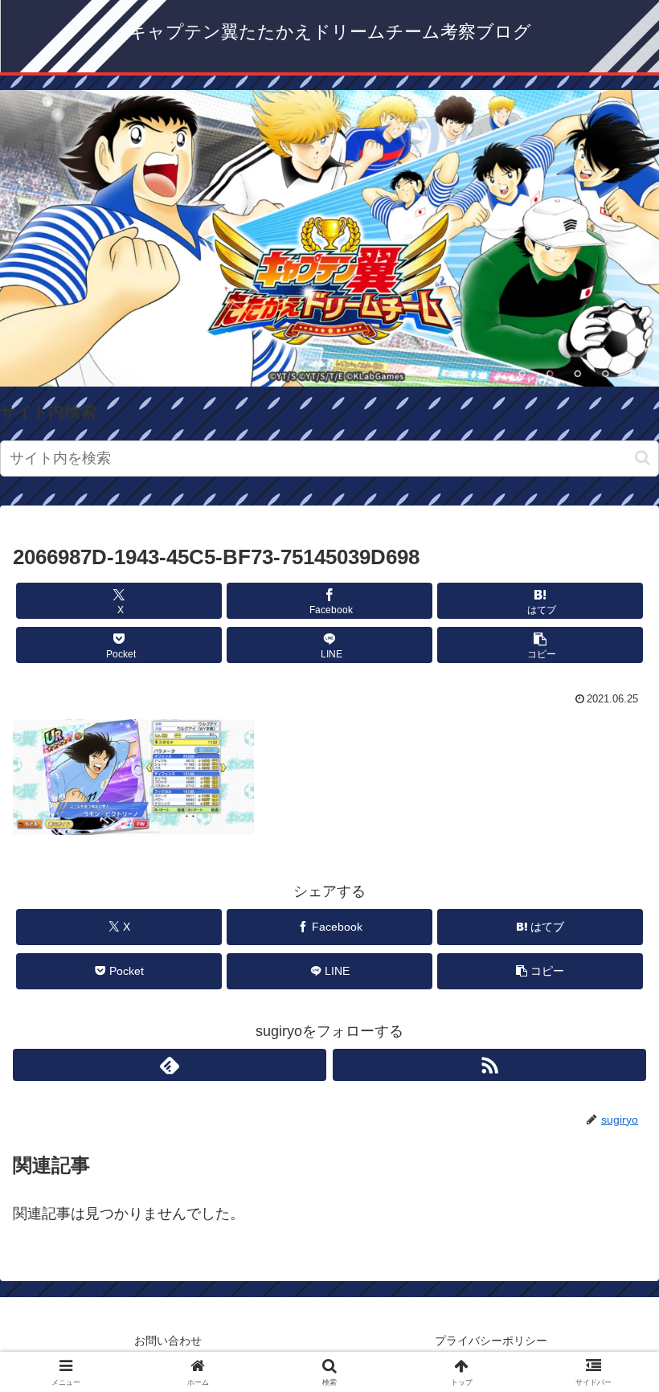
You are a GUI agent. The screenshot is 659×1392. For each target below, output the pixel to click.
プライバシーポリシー (491, 1340)
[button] (642, 457)
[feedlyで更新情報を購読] (169, 1065)
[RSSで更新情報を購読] (489, 1065)
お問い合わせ (168, 1340)
